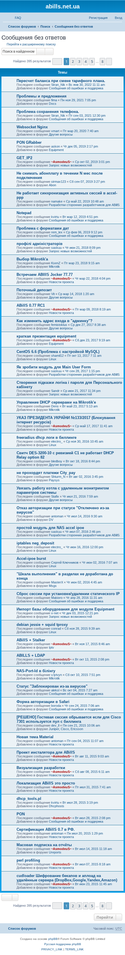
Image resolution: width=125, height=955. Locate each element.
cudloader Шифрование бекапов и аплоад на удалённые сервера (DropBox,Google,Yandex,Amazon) (67, 878)
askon (55, 146)
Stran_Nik (58, 84)
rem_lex (57, 232)
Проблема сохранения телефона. (48, 111)
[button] (57, 61)
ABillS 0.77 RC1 (31, 305)
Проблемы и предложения (42, 96)
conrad (56, 628)
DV (51, 519)
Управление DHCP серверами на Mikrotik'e (56, 402)
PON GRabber (29, 142)
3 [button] (79, 61)
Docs (52, 103)
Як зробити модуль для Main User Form (54, 367)
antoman (57, 516)
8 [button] (102, 61)
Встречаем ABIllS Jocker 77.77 (45, 274)
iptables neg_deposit (35, 543)
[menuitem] (15, 17)
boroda (56, 705)
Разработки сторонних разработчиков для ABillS (84, 205)
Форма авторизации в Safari (43, 702)
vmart (55, 131)
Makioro (57, 597)
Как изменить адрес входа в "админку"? (54, 321)
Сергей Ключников (64, 562)
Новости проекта (61, 282)
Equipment (56, 150)
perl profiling (28, 860)
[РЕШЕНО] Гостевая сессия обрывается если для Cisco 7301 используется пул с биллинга (69, 719)
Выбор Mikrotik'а (32, 259)
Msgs (53, 585)
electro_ (57, 441)
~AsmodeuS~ (61, 162)
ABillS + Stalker (31, 640)
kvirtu (55, 217)
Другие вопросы (61, 134)
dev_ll (55, 725)
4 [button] (86, 61)
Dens (55, 406)
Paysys (54, 480)
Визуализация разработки (41, 768)
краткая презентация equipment (46, 336)
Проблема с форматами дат (43, 228)
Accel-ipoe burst (31, 558)
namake (57, 201)
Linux (52, 359)
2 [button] (73, 61)
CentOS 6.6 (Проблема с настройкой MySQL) (58, 351)
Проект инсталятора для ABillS (46, 752)
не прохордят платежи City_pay (46, 473)
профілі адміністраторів (40, 244)
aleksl (55, 690)
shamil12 (57, 355)
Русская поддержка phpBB (62, 944)
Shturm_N (58, 476)
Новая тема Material (35, 737)
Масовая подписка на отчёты (44, 845)
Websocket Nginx (32, 127)
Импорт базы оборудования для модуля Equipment (65, 609)
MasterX (57, 582)
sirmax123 (58, 181)
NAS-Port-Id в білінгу (36, 671)
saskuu (56, 247)
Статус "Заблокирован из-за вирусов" (52, 686)
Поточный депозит (34, 290)
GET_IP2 (24, 158)
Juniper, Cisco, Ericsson (66, 729)
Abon (52, 185)
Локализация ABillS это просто (46, 783)
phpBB (53, 938)
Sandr (55, 391)
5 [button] (92, 61)
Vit (53, 294)
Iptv (51, 647)
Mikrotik (54, 266)
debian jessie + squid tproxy (42, 624)
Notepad (24, 213)
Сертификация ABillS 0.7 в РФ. (46, 829)
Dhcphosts (56, 806)
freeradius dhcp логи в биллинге (46, 437)
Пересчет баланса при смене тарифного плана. (61, 81)
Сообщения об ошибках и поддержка (76, 88)
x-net (54, 613)
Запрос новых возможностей (70, 165)
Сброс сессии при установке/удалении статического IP (68, 594)
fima (54, 100)
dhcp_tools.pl (29, 798)
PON (21, 814)
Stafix (55, 496)
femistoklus (59, 324)
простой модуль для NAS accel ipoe (50, 528)
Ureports (55, 852)
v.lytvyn (56, 675)
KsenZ (55, 263)
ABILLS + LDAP (31, 655)
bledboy (56, 461)
